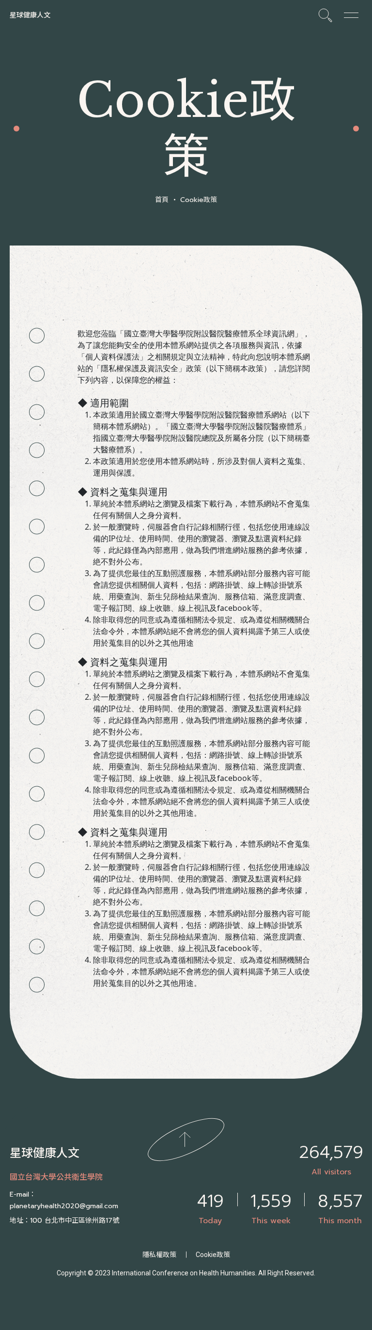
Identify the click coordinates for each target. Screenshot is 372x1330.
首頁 (162, 200)
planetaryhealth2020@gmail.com (64, 1206)
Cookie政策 (198, 200)
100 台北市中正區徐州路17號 (74, 1220)
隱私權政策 (159, 1254)
